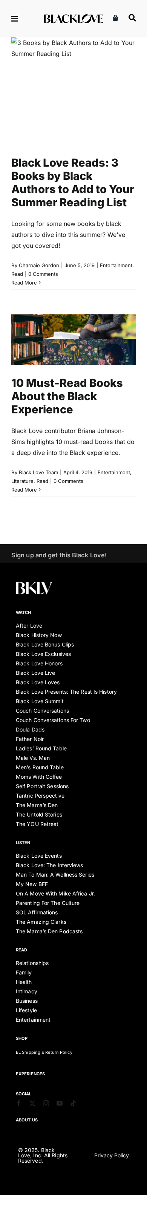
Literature (84, 356)
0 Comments (43, 274)
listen (23, 842)
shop (22, 1038)
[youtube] (60, 1103)
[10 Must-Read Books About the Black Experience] (73, 339)
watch (23, 612)
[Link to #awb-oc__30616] (23, 19)
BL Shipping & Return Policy (44, 1052)
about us (27, 1120)
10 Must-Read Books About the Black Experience (67, 396)
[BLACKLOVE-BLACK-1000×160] (73, 17)
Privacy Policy (111, 1155)
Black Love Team (38, 472)
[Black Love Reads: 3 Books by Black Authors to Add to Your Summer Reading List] (73, 91)
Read (91, 107)
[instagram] (46, 1103)
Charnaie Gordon (39, 265)
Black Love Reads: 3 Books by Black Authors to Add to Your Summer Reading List (72, 182)
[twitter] (32, 1103)
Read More (24, 283)
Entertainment (66, 107)
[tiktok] (73, 1103)
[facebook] (19, 1103)
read (21, 950)
